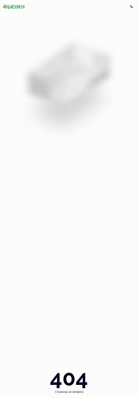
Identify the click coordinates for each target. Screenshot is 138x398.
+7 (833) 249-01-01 (131, 6)
